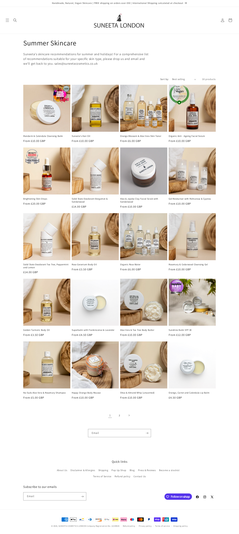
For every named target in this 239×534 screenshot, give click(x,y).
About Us (62, 470)
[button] (7, 20)
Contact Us (139, 476)
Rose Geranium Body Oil (84, 264)
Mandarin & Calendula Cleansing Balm (43, 136)
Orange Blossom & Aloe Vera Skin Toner (140, 136)
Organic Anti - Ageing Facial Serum (187, 136)
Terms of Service (102, 476)
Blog (132, 470)
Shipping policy (180, 526)
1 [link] (110, 415)
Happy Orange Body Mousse (86, 392)
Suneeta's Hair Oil (81, 136)
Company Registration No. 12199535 (103, 526)
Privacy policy (145, 526)
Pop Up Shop (118, 470)
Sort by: (164, 79)
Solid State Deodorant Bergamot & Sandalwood (90, 200)
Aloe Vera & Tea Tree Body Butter (137, 330)
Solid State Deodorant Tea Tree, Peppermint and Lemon (45, 266)
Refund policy (122, 476)
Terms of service (162, 526)
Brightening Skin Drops (35, 198)
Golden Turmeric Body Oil (36, 330)
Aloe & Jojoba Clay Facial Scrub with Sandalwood (139, 200)
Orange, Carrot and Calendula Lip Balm (189, 392)
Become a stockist (169, 470)
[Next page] (129, 415)
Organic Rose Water (130, 264)
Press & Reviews (147, 470)
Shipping (103, 470)
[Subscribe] (147, 433)
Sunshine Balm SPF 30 (180, 330)
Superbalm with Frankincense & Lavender (93, 330)
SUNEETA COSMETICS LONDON (72, 526)
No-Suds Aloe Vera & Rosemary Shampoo (44, 392)
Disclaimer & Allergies (83, 470)
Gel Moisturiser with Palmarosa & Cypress (190, 198)
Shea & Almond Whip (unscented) (137, 392)
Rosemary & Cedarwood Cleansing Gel (188, 264)
